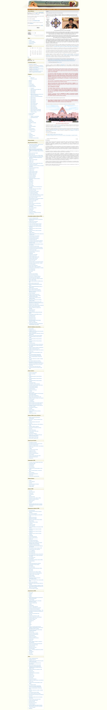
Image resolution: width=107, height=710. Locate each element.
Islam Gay (30, 428)
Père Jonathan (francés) (32, 207)
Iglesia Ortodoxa (33, 102)
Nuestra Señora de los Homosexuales (35, 203)
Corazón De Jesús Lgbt (32, 249)
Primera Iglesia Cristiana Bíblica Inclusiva (35, 314)
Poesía (30, 133)
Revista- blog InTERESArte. (33, 322)
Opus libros (31, 695)
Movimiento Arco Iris (32, 309)
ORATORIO (38, 9)
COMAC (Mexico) (31, 232)
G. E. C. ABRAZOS (32, 550)
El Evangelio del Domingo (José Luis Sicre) (35, 443)
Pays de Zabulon (31, 204)
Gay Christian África (32, 270)
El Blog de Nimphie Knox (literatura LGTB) (35, 669)
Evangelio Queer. (31, 464)
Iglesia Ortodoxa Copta (59, 134)
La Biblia (30, 448)
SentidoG (30, 502)
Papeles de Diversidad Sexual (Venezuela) (35, 643)
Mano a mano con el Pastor (33, 197)
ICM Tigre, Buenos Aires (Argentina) (34, 277)
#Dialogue (56, 60)
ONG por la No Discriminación (33, 634)
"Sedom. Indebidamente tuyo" (33, 146)
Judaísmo (30, 125)
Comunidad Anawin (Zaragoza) (34, 238)
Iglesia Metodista (33, 101)
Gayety (30, 495)
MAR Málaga (31, 565)
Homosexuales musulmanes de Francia (35, 427)
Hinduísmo (30, 120)
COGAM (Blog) (31, 605)
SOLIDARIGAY (31, 651)
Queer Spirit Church (32, 316)
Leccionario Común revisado (33, 449)
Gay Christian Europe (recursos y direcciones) (36, 344)
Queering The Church (32, 317)
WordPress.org (31, 43)
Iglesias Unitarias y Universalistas (36, 110)
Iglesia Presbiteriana (34, 104)
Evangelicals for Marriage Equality (34, 544)
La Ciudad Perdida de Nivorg (33, 193)
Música (30, 127)
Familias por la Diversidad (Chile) (34, 613)
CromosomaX (31, 493)
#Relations (49, 60)
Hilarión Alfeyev (55, 129)
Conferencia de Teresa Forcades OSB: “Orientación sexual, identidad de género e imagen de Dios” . (35, 667)
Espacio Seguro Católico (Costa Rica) (35, 266)
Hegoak (30, 624)
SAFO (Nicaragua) (32, 648)
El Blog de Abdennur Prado (33, 172)
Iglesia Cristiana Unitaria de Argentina (35, 289)
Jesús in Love (31, 351)
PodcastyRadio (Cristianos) (33, 407)
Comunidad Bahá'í (32, 85)
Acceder (30, 40)
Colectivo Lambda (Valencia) (33, 606)
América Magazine (32, 481)
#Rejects (70, 59)
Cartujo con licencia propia (33, 159)
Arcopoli (30, 596)
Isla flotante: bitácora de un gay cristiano (35, 188)
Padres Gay (31, 640)
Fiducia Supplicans (68, 135)
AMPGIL (30, 595)
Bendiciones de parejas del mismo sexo (52, 135)
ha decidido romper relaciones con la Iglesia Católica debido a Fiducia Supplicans (66, 46)
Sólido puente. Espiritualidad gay (34, 476)
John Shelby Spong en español (34, 191)
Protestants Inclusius (32, 315)
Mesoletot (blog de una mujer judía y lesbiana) (36, 198)
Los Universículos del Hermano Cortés (35, 196)
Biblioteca (30, 80)
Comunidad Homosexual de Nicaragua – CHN (36, 610)
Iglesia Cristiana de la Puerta (33, 288)
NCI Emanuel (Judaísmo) (33, 433)
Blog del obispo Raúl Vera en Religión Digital (36, 155)
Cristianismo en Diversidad (33, 254)
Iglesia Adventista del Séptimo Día (36, 89)
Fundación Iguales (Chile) (33, 618)
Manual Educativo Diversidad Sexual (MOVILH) (36, 694)
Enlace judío (31, 670)
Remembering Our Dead (33, 702)
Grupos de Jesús (31, 392)
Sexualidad (31, 134)
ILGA (30, 625)
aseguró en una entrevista (58, 125)
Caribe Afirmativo (31, 599)
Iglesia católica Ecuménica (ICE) (34, 283)
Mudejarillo (30, 64)
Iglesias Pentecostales (34, 108)
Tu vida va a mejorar (32, 707)
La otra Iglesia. (31, 400)
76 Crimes (30, 490)
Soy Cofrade (31, 210)
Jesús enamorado (32, 467)
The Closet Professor (32, 211)
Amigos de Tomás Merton (33, 372)
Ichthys (30, 272)
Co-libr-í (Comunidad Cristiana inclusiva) (35, 223)
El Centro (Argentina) (32, 264)
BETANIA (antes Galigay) (33, 518)
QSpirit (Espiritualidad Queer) (33, 456)
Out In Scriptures (31, 454)
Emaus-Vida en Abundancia (33, 265)
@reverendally (31, 328)
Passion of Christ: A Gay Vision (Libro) (35, 366)
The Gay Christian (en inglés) (33, 588)
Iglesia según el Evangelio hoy (33, 395)
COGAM (30, 604)
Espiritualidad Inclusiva (34, 117)
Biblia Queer (32, 77)
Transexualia (31, 654)
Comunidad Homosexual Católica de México (36, 247)
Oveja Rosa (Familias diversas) (34, 499)
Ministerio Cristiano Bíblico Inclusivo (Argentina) (36, 305)
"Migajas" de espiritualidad (35, 116)
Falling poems (31, 180)
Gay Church (31, 271)
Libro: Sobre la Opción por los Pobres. (35, 693)
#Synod (68, 59)
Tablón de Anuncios (32, 135)
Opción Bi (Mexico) (32, 635)
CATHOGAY (31, 523)
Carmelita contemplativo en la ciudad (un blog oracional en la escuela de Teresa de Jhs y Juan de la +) (36, 157)
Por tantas (30, 408)
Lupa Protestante (31, 401)
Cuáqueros (32, 88)
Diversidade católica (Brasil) (33, 540)
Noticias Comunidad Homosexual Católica (35, 568)
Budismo (30, 81)
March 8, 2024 (59, 62)
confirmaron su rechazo (74, 130)
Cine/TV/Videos (31, 84)
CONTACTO (58, 9)
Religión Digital (31, 486)
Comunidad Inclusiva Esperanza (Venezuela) (36, 248)
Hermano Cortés (31, 676)
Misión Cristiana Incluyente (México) (34, 306)
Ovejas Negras (31, 639)
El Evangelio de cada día (33, 442)
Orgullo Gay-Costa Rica (32, 636)
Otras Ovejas (31, 570)
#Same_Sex (74, 59)
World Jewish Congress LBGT (33, 438)
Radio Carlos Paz (31, 500)
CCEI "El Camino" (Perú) (33, 222)
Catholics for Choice (32, 524)
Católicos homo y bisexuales (33, 221)
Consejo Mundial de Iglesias (33, 386)
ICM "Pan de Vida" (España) (33, 273)
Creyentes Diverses (32, 252)
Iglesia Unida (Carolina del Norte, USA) (35, 396)
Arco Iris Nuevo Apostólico (33, 513)
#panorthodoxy (64, 60)
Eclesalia (30, 482)
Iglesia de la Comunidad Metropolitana (36, 96)
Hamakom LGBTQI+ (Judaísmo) (34, 426)
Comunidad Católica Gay (33, 239)
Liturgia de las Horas (32, 450)
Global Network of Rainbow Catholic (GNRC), (36, 559)
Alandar (30, 480)
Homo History (31, 677)
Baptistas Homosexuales (33, 517)
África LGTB (31, 592)
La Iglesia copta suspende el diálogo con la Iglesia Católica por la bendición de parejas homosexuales (61, 14)
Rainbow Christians (32, 576)
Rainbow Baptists (31, 575)
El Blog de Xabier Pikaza (33, 173)
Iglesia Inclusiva (33, 97)
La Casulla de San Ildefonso (33, 192)
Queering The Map (32, 701)
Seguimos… (35, 64)
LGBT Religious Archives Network (34, 564)
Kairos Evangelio (31, 399)
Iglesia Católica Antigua (32, 279)
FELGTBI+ (30, 614)
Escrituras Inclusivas (32, 177)
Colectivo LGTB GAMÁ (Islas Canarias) (35, 607)
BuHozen (30, 420)
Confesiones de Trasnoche (33, 164)
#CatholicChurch (72, 60)
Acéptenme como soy (32, 659)
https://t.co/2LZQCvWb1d (54, 59)
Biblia (30, 76)
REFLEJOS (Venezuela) (32, 647)
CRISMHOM (31, 253)
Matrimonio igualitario (32, 126)
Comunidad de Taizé (32, 382)
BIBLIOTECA (44, 9)
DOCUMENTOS (49, 9)
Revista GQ (31, 501)
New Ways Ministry (32, 496)
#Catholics (60, 60)
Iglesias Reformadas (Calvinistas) (36, 109)
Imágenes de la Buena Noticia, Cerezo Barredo (36, 680)
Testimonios (31, 136)
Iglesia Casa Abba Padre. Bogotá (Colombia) (36, 278)
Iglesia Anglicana (33, 90)
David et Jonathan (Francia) (33, 537)
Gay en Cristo (31, 183)
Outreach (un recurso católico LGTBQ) (35, 571)
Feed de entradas (31, 41)
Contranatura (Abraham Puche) (34, 167)
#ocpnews (68, 60)
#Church (65, 59)
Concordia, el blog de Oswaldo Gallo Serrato (36, 163)
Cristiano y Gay (31, 170)
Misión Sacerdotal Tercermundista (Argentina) (36, 402)
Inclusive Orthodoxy (32, 293)
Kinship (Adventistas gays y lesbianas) (35, 563)
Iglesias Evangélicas (34, 107)
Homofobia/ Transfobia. (53, 134)
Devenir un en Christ (32, 260)
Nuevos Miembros (32, 128)
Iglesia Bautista (33, 91)
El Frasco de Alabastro (32, 176)
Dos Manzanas (31, 494)
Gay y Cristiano (31, 185)
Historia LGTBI (31, 121)
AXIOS (30, 516)
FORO (54, 9)
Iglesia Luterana (33, 98)
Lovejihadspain (31, 432)
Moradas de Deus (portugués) (33, 199)
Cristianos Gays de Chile (33, 255)
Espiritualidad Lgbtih (32, 463)
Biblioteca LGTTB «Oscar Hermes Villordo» (35, 335)
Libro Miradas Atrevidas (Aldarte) (34, 692)
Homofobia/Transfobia (74, 135)
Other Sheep (31, 569)
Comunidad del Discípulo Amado (34, 246)
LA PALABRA (34, 9)
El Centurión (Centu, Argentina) (34, 541)
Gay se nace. (31, 184)
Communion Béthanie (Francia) (34, 237)
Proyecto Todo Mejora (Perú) (33, 644)
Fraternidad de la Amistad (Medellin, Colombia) (36, 267)
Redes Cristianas (31, 409)
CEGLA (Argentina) (32, 525)
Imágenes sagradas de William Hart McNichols (36, 347)
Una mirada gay (31, 213)
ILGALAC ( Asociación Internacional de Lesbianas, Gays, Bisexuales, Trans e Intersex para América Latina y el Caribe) (36, 627)
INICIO (29, 9)
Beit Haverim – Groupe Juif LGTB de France (35, 419)
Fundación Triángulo (32, 619)
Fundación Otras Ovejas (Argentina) (34, 549)
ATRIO (30, 375)
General (48, 134)
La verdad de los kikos (32, 684)
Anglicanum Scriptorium (32, 147)
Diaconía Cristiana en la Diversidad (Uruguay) (36, 261)
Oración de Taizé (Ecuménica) (33, 453)
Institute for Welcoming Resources (34, 294)
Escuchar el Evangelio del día (33, 444)
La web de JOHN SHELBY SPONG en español (36, 194)
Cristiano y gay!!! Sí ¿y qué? (33, 171)
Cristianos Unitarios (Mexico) (33, 258)
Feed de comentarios (32, 42)
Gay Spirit (30, 423)
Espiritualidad (31, 114)
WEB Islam (30, 708)
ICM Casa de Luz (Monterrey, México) (34, 276)
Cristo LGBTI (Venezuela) (33, 259)
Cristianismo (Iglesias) (32, 86)
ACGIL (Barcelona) (32, 510)
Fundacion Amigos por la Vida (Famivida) (35, 617)
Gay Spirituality (31, 558)
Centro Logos (60, 135)
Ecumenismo (64, 135)
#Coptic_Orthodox (61, 59)
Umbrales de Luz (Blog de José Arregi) (35, 212)
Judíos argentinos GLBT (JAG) (33, 431)
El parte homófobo (32, 113)
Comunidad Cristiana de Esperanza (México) (36, 240)
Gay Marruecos (31, 620)
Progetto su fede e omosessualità (34, 574)
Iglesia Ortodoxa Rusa (63, 129)
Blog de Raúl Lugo (32, 154)
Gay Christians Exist (32, 557)
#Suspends (53, 60)
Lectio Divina (33, 131)
